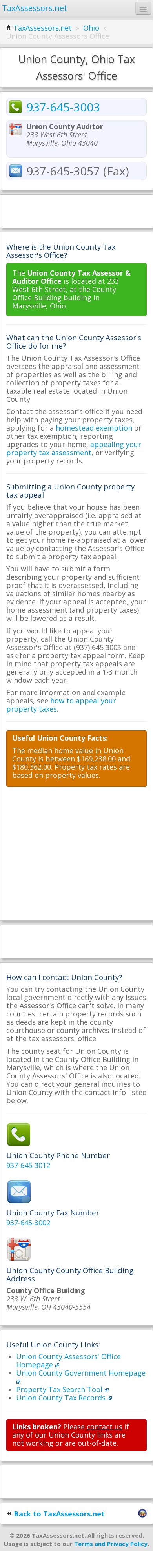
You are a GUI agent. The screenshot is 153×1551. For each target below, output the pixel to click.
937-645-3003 (63, 107)
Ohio (91, 28)
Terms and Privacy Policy (111, 1543)
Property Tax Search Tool (60, 1389)
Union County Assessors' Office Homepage (68, 1360)
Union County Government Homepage (81, 1373)
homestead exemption (94, 427)
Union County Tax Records (61, 1397)
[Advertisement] (76, 210)
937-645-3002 (28, 1222)
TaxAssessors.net (42, 28)
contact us (104, 1426)
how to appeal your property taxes (61, 704)
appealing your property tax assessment (73, 448)
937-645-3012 (28, 1165)
